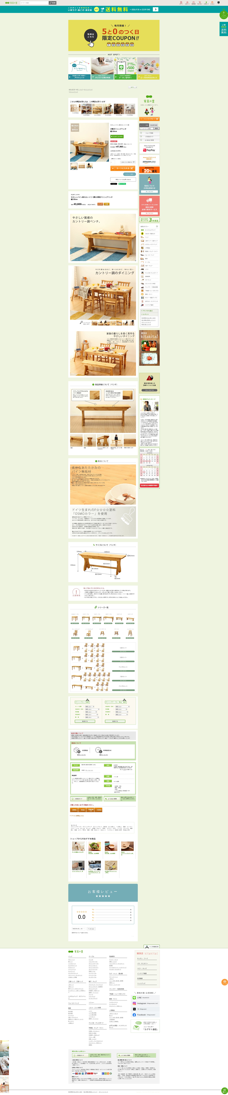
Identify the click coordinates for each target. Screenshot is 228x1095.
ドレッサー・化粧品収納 (116, 989)
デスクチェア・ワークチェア (96, 984)
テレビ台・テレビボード (96, 1023)
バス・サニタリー (142, 963)
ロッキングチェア (93, 998)
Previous (72, 142)
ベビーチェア (92, 996)
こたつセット (92, 1016)
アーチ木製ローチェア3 (77, 852)
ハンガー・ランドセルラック (96, 1041)
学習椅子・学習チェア (94, 990)
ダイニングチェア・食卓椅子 (96, 986)
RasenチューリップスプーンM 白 (127, 853)
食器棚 (110, 965)
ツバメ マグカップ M (77, 871)
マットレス (71, 1015)
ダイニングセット (93, 965)
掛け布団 (70, 1011)
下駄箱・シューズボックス (117, 994)
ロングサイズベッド (73, 973)
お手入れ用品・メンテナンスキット (118, 1026)
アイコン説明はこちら (77, 816)
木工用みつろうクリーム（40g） (111, 871)
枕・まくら (71, 1021)
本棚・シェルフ (92, 1039)
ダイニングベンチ (88, 89)
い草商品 (112, 1010)
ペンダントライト (113, 1002)
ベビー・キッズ (142, 968)
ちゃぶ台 (91, 959)
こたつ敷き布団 (92, 1014)
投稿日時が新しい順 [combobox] (77, 928)
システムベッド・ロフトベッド (77, 997)
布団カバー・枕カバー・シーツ (75, 1019)
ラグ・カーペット (113, 977)
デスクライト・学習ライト (95, 1043)
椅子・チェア (79, 89)
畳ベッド (70, 961)
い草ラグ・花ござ (113, 1013)
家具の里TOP (72, 89)
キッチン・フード (142, 958)
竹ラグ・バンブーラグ (114, 984)
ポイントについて (146, 322)
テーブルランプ (113, 1004)
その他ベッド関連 (72, 977)
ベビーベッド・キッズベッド (75, 975)
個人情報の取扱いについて (149, 320)
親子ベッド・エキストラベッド (75, 988)
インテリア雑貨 (142, 973)
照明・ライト (113, 999)
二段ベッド (71, 984)
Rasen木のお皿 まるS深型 (110, 852)
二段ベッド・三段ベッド (75, 981)
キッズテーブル (92, 977)
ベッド (70, 956)
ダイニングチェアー (93, 967)
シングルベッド (72, 963)
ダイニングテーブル (93, 963)
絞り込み (92, 929)
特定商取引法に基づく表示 (149, 318)
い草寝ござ (71, 1023)
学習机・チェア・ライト (96, 1028)
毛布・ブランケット (73, 1017)
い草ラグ (111, 979)
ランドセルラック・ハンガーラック (117, 967)
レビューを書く (130, 174)
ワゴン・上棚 (92, 1037)
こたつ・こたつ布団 (95, 1008)
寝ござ (110, 1015)
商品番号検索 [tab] (153, 125)
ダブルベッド (71, 967)
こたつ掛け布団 (92, 1012)
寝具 (69, 1008)
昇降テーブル (92, 971)
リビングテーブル (93, 961)
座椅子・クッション (93, 992)
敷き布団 (70, 1013)
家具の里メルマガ (146, 324)
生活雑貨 (140, 978)
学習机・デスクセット (94, 1031)
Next (107, 142)
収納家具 (112, 956)
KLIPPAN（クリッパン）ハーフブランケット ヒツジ (94, 872)
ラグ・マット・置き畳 (116, 974)
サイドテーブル (92, 973)
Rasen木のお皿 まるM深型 (93, 852)
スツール (91, 994)
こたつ (90, 1011)
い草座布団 (112, 1019)
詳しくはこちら (89, 770)
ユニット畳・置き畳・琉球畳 (116, 980)
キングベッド (71, 971)
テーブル (91, 956)
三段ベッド (71, 986)
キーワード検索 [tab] (144, 125)
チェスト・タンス (113, 959)
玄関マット (112, 982)
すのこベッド (71, 959)
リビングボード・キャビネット (116, 963)
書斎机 (90, 1045)
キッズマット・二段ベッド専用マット (76, 991)
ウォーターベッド (73, 1003)
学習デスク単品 (92, 1033)
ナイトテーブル (92, 975)
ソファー (91, 1002)
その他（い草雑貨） (114, 1021)
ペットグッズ (141, 983)
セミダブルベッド (72, 965)
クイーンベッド (72, 969)
